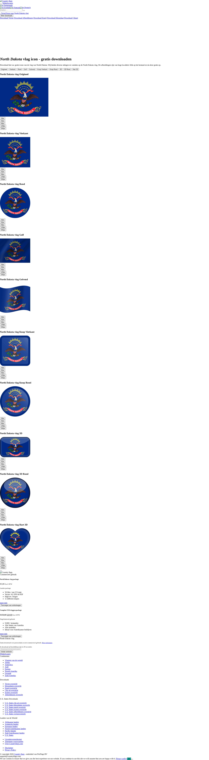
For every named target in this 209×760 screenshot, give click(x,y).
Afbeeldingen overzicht (14, 695)
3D (61, 69)
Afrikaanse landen (12, 722)
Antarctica (9, 665)
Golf (25, 69)
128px (3, 126)
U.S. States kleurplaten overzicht (17, 705)
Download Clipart (71, 18)
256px (3, 128)
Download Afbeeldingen (23, 18)
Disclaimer (9, 748)
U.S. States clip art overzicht (15, 703)
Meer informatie (47, 643)
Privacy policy (121, 759)
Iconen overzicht (11, 693)
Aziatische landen (11, 724)
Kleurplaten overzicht (13, 686)
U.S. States (9, 735)
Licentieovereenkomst (13, 739)
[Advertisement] (104, 37)
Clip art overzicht (11, 690)
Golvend (32, 69)
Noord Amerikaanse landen (15, 729)
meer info (3, 603)
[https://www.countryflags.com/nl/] (6, 1)
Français (16, 8)
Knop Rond (53, 69)
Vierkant (12, 69)
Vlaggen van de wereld (14, 660)
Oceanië (8, 673)
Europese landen (11, 726)
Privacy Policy (10, 750)
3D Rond (67, 69)
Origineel (4, 69)
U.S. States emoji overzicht (15, 707)
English (7, 8)
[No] (132, 759)
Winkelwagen (5, 654)
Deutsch (27, 8)
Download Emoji (40, 18)
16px (2, 118)
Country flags (19, 754)
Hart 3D (75, 69)
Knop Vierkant (42, 69)
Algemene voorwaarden (14, 741)
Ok (129, 759)
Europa (7, 669)
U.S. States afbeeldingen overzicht (18, 712)
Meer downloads (6, 16)
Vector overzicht (11, 684)
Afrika (7, 662)
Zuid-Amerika (10, 676)
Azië (6, 667)
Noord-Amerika (11, 671)
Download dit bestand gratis (10, 649)
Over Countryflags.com (14, 744)
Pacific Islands (10, 731)
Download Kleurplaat (55, 18)
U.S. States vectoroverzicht (15, 714)
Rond (19, 69)
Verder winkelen (6, 652)
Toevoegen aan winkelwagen (11, 605)
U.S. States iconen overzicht (15, 709)
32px (2, 121)
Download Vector (7, 18)
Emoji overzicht (11, 688)
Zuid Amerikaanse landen (14, 733)
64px (2, 123)
